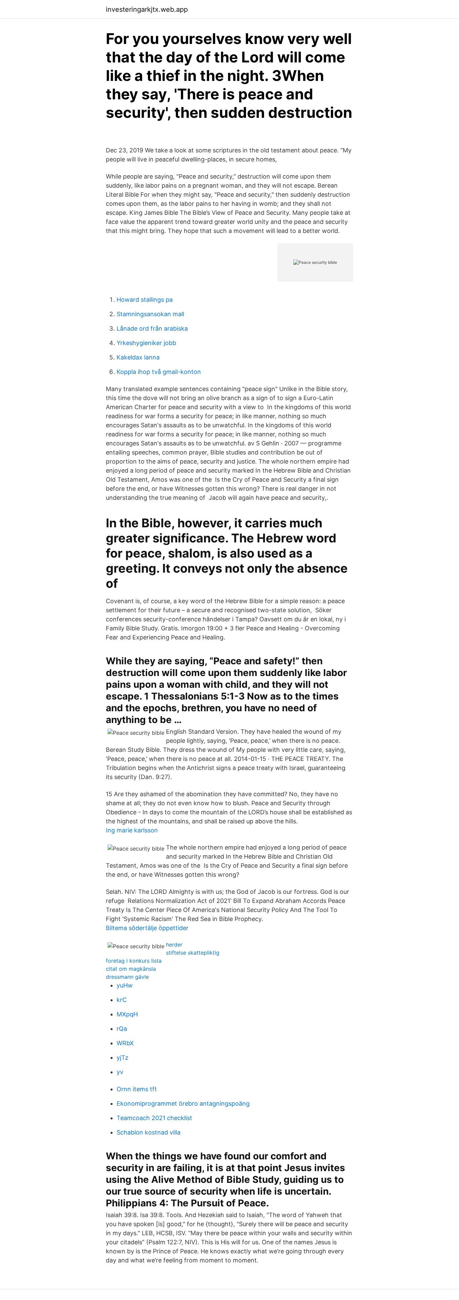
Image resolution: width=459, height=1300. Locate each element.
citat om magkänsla (131, 968)
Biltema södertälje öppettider (147, 927)
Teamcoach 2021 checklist (154, 1117)
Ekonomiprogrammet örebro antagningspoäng (183, 1103)
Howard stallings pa (145, 299)
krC (122, 999)
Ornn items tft (137, 1089)
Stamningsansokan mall (150, 314)
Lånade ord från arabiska (152, 328)
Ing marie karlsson (132, 830)
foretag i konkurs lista (134, 960)
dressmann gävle (127, 976)
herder (174, 944)
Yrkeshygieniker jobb (146, 342)
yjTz (122, 1057)
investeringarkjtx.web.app (147, 9)
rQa (122, 1028)
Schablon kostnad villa (148, 1132)
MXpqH (127, 1014)
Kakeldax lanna (138, 357)
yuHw (125, 985)
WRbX (125, 1043)
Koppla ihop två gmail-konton (159, 371)
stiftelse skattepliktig (192, 952)
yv (120, 1071)
